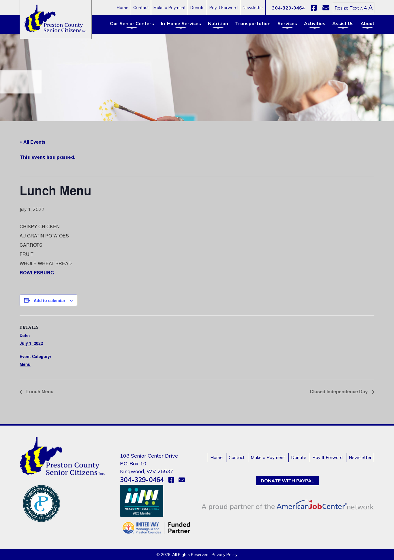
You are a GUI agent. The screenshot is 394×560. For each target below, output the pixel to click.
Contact (141, 7)
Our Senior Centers (132, 23)
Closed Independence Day (339, 391)
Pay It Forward (223, 7)
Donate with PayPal (287, 481)
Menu (25, 364)
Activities (314, 23)
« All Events (33, 141)
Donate (197, 7)
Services (287, 23)
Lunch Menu (39, 391)
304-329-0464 (288, 8)
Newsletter (253, 7)
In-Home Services (181, 23)
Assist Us (343, 23)
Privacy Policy (224, 554)
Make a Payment (169, 7)
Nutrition (218, 23)
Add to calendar (49, 300)
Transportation (253, 23)
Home (122, 7)
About (367, 23)
